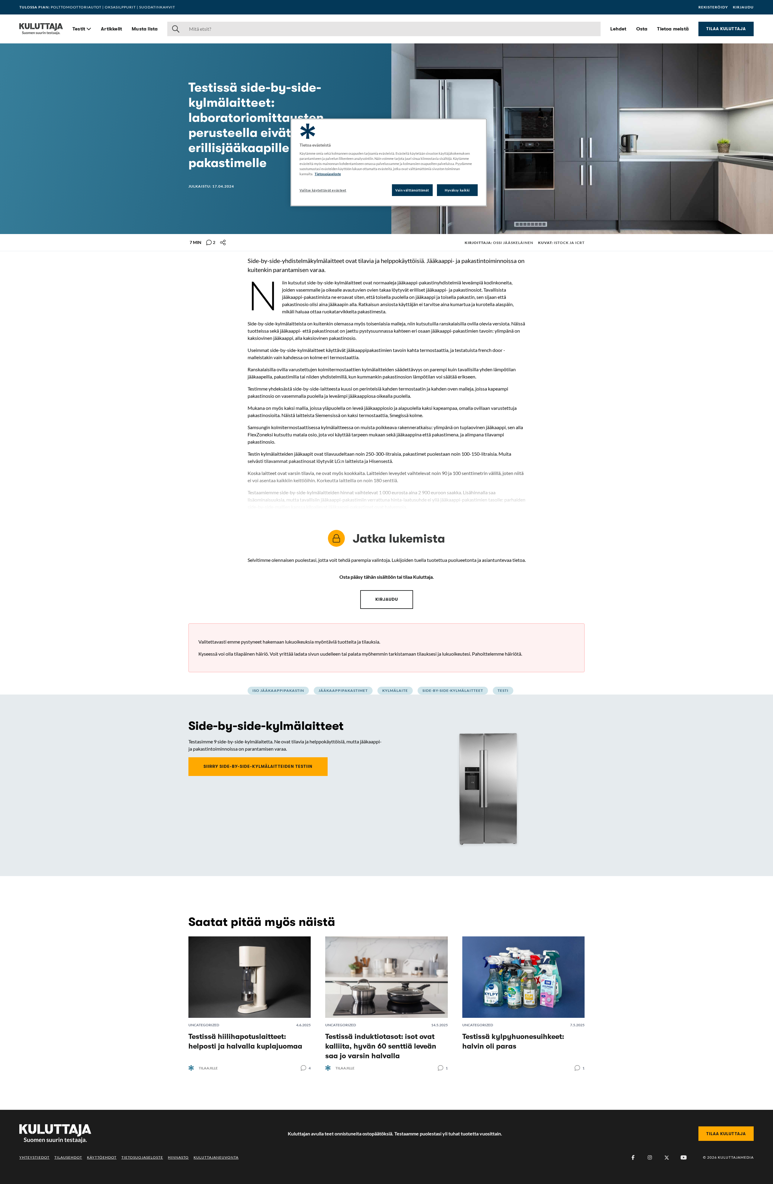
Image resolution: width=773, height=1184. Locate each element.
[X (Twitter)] (666, 1157)
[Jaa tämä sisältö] (223, 242)
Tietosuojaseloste (142, 1157)
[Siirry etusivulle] (41, 29)
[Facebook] (633, 1157)
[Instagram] (650, 1157)
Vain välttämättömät (412, 190)
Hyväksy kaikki (457, 190)
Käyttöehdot (102, 1157)
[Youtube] (683, 1157)
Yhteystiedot (34, 1157)
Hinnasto (178, 1157)
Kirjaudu (743, 7)
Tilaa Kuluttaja (726, 28)
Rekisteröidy (713, 7)
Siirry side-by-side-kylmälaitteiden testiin (258, 766)
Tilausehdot (68, 1157)
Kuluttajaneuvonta (216, 1157)
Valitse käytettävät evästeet (323, 190)
